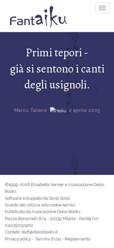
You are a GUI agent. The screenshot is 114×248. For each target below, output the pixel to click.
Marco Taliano (30, 110)
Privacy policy (18, 238)
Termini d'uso (48, 238)
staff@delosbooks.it (40, 231)
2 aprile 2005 (84, 110)
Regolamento (77, 238)
